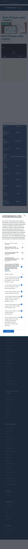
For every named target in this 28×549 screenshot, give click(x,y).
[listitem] (14, 244)
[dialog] (14, 274)
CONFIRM (8, 331)
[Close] (24, 216)
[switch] (22, 247)
